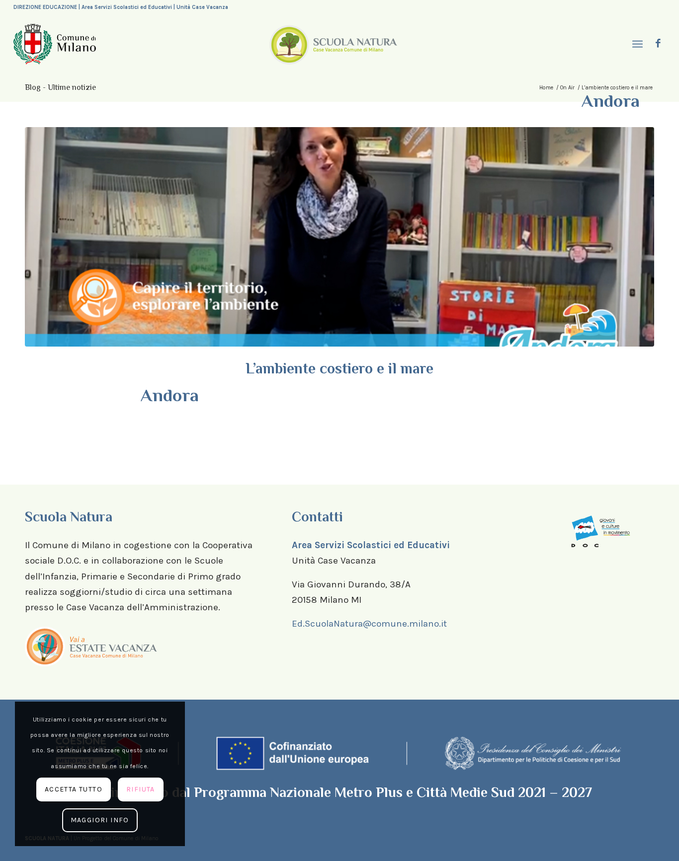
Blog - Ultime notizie (60, 87)
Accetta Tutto (73, 789)
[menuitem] (636, 44)
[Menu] (636, 44)
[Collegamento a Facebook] (658, 43)
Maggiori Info (100, 820)
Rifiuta (140, 789)
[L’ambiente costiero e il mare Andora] (339, 237)
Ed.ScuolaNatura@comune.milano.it (369, 623)
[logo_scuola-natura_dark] (333, 44)
